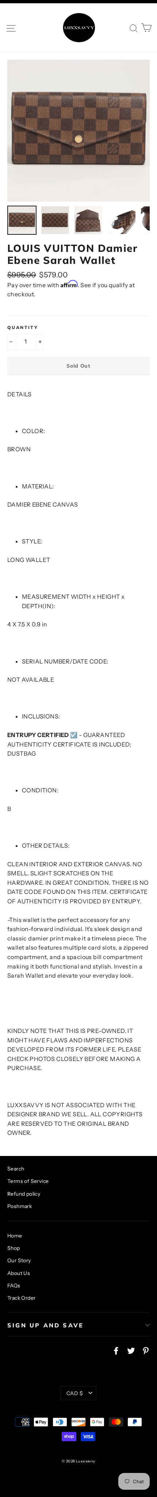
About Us (18, 1273)
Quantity (22, 327)
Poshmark (19, 1206)
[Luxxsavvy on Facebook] (116, 1350)
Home (14, 1235)
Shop (13, 1248)
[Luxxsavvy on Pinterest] (146, 1350)
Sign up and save (45, 1325)
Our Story (19, 1260)
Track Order (21, 1298)
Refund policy (23, 1194)
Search (15, 1168)
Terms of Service (28, 1181)
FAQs (13, 1285)
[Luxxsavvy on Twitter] (131, 1350)
